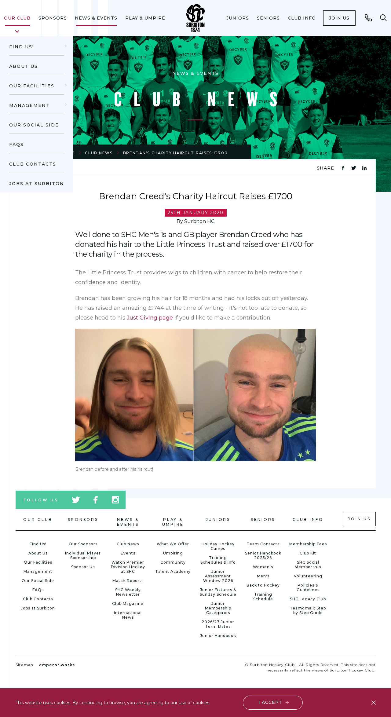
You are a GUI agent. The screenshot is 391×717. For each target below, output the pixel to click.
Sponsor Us (83, 567)
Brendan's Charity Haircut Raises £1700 (175, 153)
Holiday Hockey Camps (218, 546)
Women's (263, 567)
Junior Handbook (218, 635)
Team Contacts (263, 544)
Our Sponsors (83, 544)
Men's (263, 576)
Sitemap (24, 665)
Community (173, 562)
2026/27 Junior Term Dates (218, 624)
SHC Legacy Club (308, 599)
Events (128, 553)
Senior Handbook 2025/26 (263, 555)
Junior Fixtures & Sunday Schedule (218, 592)
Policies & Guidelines (308, 587)
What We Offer (173, 544)
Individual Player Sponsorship (83, 555)
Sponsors (52, 18)
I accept (270, 702)
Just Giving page (150, 317)
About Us (23, 66)
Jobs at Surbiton (36, 183)
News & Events (96, 18)
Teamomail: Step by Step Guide (308, 610)
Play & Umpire (145, 18)
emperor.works (57, 665)
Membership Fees (308, 544)
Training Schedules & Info (218, 560)
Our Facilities (31, 86)
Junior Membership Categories (218, 608)
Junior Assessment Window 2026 (218, 576)
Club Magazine (128, 603)
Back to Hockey (263, 585)
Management (29, 105)
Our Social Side (34, 125)
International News (128, 615)
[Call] (368, 17)
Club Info (302, 18)
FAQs (16, 144)
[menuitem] (17, 18)
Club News (98, 153)
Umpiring (173, 553)
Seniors (268, 18)
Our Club (17, 18)
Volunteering (308, 576)
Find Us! (21, 46)
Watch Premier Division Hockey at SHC (128, 567)
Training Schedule (263, 596)
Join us (339, 18)
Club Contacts (32, 164)
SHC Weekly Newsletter (128, 592)
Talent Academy (173, 571)
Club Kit (308, 553)
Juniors (237, 18)
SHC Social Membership (308, 564)
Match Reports (128, 580)
